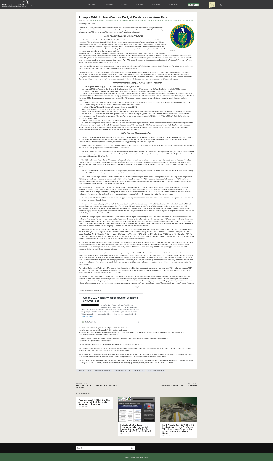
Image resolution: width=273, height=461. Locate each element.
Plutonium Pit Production (162, 20)
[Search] (132, 448)
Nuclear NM (210, 5)
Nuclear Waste (128, 20)
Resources (155, 5)
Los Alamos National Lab (122, 370)
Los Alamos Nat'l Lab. (100, 20)
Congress (81, 370)
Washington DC (187, 20)
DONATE (190, 5)
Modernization (139, 370)
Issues (124, 5)
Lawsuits (139, 5)
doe (89, 370)
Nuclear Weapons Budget (156, 370)
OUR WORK (108, 5)
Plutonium (150, 20)
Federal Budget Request (102, 370)
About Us (92, 5)
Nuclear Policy (118, 20)
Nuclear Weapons (140, 20)
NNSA (110, 20)
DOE (91, 20)
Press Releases (176, 20)
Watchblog (173, 5)
